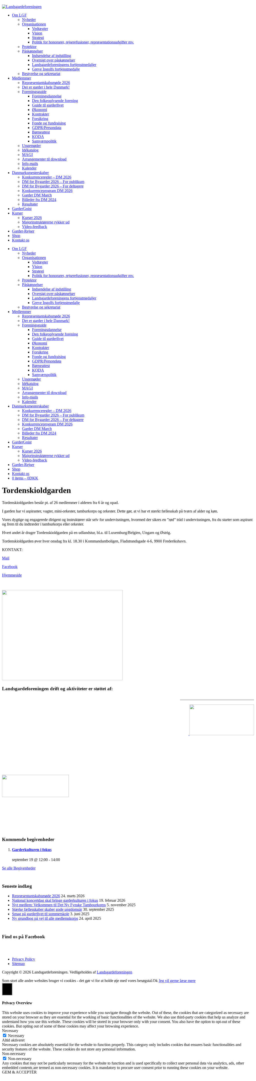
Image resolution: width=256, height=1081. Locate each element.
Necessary (16, 1036)
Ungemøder (31, 146)
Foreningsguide (34, 92)
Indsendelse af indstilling (51, 56)
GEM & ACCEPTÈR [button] (19, 1072)
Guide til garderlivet (48, 105)
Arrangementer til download (44, 159)
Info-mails (30, 164)
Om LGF (19, 15)
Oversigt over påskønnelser (53, 60)
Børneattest (41, 132)
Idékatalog (30, 150)
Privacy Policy (23, 959)
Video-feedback (34, 226)
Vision (37, 33)
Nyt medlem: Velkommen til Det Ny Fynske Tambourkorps (59, 905)
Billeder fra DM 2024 (39, 200)
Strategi (38, 38)
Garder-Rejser (23, 231)
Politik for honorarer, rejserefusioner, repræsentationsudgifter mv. (83, 42)
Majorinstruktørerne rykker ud (46, 222)
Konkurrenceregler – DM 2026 (46, 177)
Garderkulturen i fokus (32, 850)
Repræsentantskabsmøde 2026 (46, 82)
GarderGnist (22, 208)
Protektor (29, 46)
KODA (38, 136)
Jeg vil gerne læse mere (177, 980)
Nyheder (29, 20)
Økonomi (39, 110)
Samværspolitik (44, 141)
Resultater (30, 204)
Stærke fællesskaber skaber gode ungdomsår (47, 909)
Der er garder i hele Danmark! (46, 87)
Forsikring (40, 118)
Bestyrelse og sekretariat (41, 74)
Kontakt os (20, 240)
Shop (16, 236)
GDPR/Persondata (46, 128)
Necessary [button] (10, 1030)
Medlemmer (21, 78)
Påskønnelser (32, 51)
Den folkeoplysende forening (55, 100)
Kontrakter (40, 114)
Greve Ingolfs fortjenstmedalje (56, 69)
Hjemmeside (12, 575)
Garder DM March (37, 195)
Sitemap (18, 964)
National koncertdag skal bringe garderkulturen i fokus (55, 900)
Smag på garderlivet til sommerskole (40, 914)
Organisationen (34, 24)
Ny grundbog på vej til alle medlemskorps (45, 918)
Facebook (10, 566)
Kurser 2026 (32, 218)
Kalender (29, 168)
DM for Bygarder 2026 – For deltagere (53, 186)
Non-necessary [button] (14, 1054)
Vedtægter (40, 28)
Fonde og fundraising (49, 123)
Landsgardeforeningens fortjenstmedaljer (64, 64)
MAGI (27, 154)
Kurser (17, 213)
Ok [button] (155, 980)
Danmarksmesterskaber (30, 172)
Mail (5, 558)
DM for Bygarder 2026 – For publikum (53, 182)
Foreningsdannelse (47, 96)
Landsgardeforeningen (114, 972)
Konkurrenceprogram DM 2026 (47, 190)
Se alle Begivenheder (19, 868)
